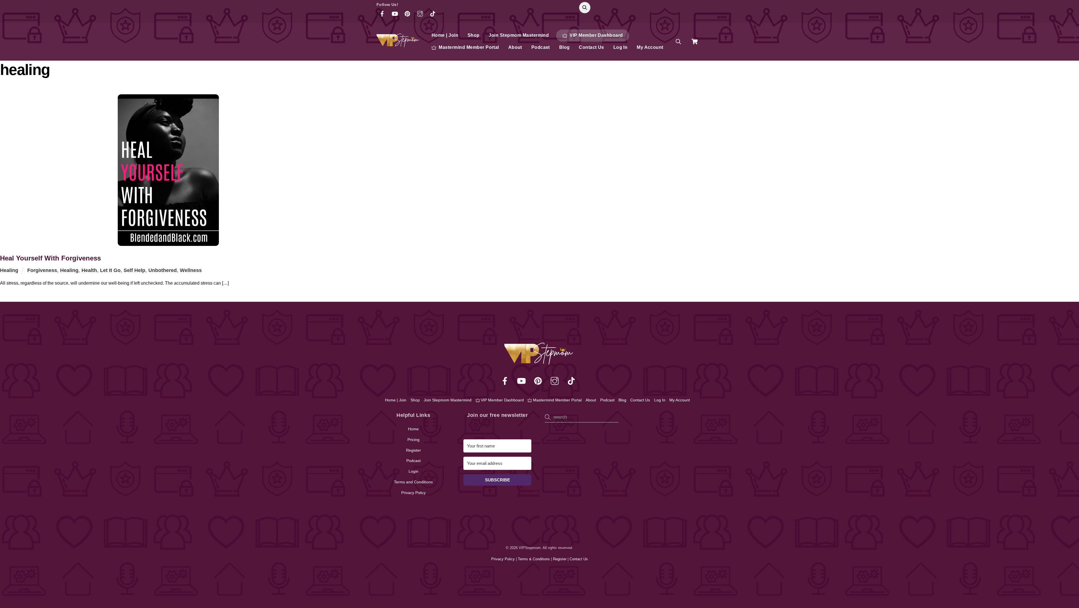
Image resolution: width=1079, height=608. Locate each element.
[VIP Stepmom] (398, 44)
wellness (191, 270)
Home (413, 429)
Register (413, 450)
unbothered (162, 270)
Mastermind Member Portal (468, 47)
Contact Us (591, 47)
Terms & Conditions (534, 559)
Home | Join (445, 35)
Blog (564, 47)
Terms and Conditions (413, 482)
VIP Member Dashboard (595, 35)
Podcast (540, 47)
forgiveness (42, 270)
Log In (620, 47)
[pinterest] (539, 381)
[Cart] (694, 41)
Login (413, 471)
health (89, 270)
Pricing (413, 439)
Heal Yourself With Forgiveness (50, 258)
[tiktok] (572, 381)
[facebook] (506, 381)
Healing (9, 270)
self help (134, 270)
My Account (650, 47)
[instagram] (555, 381)
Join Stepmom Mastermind (519, 35)
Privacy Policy (413, 492)
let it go (110, 270)
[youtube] (522, 381)
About (515, 47)
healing (69, 270)
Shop (474, 35)
